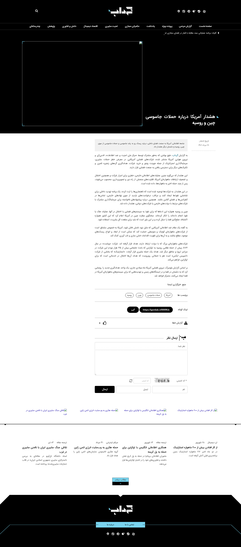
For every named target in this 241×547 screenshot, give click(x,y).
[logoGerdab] (120, 510)
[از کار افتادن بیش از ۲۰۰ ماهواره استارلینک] (195, 423)
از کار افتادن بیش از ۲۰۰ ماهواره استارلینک (195, 447)
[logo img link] (120, 11)
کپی (133, 309)
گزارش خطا (177, 323)
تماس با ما (129, 525)
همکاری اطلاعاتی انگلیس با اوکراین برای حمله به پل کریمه (144, 449)
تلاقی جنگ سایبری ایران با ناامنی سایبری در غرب (44, 449)
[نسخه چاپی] (193, 152)
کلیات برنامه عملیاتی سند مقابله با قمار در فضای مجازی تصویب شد (186, 33)
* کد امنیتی (182, 381)
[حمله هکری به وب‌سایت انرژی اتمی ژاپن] (95, 423)
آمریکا (168, 295)
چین (139, 295)
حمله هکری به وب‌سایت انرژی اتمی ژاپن (96, 447)
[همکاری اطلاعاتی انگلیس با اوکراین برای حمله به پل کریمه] (144, 423)
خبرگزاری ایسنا (174, 285)
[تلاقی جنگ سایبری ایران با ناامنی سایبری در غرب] (44, 423)
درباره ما (110, 525)
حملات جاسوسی (153, 295)
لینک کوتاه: (183, 310)
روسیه (129, 295)
